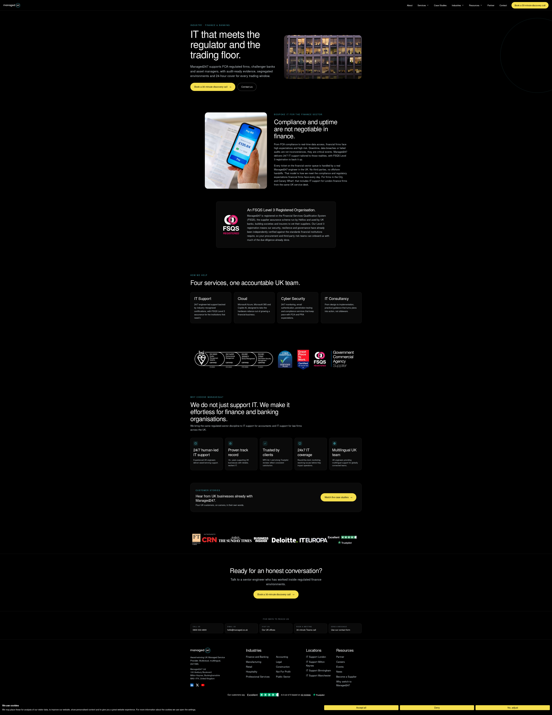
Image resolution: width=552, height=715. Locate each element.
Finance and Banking (257, 656)
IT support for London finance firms (328, 180)
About (409, 5)
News (339, 671)
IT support (294, 155)
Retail (249, 666)
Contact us (247, 86)
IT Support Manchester (318, 675)
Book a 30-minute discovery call (530, 5)
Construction (283, 666)
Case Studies (440, 5)
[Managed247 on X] (197, 685)
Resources (474, 5)
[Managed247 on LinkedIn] (191, 685)
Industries (456, 5)
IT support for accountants (257, 425)
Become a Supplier (346, 676)
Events (340, 666)
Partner (490, 5)
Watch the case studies (337, 497)
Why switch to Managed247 (343, 683)
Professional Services (258, 676)
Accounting (282, 656)
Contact (503, 5)
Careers (340, 661)
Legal (279, 661)
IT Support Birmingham (318, 670)
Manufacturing (253, 661)
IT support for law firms (289, 425)
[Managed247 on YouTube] (202, 685)
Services (422, 5)
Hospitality (251, 671)
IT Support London (316, 656)
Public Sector (283, 676)
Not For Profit (283, 671)
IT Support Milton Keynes (315, 663)
